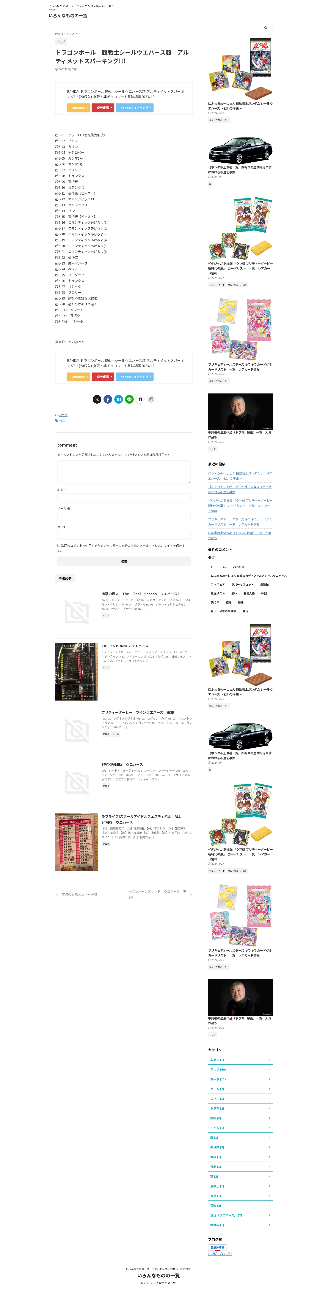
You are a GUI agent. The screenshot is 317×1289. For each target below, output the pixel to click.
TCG (224, 567)
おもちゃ (238, 567)
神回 (264, 593)
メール (63, 508)
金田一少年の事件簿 (223, 611)
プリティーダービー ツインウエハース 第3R (138, 712)
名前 (62, 490)
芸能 (240, 602)
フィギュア (218, 584)
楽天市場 (103, 107)
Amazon (78, 107)
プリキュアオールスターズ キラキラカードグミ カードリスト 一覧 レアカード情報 (241, 366)
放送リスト (218, 593)
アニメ (63, 415)
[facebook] (108, 399)
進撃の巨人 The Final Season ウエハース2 (140, 593)
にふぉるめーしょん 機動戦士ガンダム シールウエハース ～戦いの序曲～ (240, 106)
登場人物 (249, 593)
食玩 (62, 421)
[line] (129, 399)
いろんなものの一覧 (68, 15)
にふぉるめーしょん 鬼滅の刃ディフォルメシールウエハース (249, 576)
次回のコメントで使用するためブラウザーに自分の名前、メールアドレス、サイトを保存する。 (121, 548)
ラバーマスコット (242, 584)
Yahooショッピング (134, 107)
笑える (215, 602)
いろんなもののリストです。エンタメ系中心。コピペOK (158, 1269)
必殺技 (264, 584)
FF (212, 567)
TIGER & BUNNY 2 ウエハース (125, 645)
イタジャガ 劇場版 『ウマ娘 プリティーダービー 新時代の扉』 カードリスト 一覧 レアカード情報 (240, 268)
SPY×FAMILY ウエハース (122, 764)
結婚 (228, 602)
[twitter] (97, 399)
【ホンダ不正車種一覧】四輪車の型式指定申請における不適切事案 (239, 489)
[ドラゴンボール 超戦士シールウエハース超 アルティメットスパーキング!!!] (118, 399)
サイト (61, 527)
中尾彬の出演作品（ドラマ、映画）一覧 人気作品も (239, 535)
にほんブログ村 (220, 1253)
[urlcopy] (151, 399)
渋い (234, 593)
